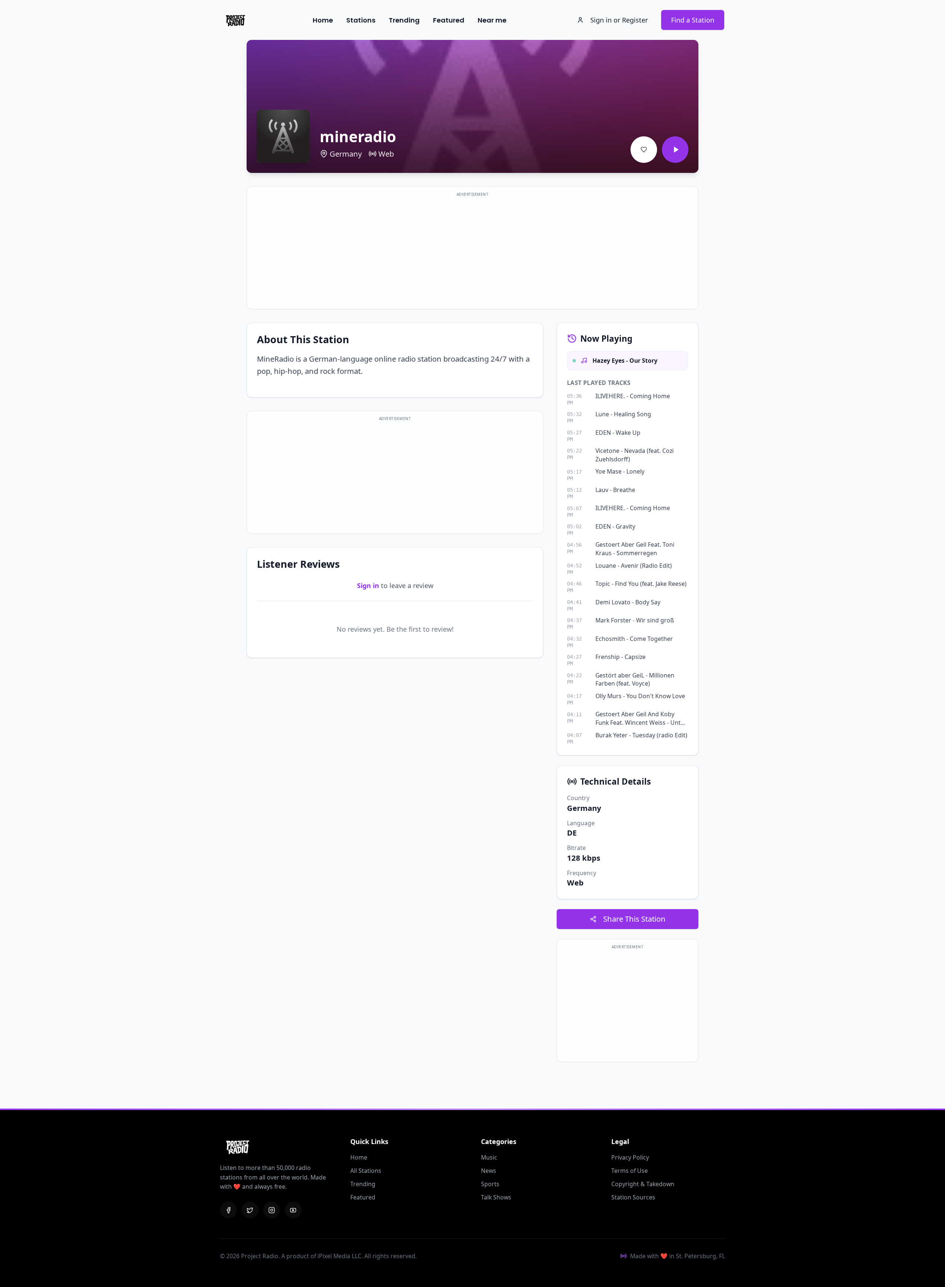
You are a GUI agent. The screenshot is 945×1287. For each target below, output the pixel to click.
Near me (492, 20)
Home (323, 20)
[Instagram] (271, 1210)
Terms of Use (629, 1171)
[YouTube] (293, 1210)
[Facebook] (228, 1210)
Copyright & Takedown (642, 1184)
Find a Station (692, 20)
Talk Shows (496, 1197)
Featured (448, 20)
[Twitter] (250, 1210)
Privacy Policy (630, 1157)
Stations (360, 20)
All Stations (365, 1171)
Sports (490, 1184)
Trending (404, 20)
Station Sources (633, 1197)
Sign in (368, 585)
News (488, 1171)
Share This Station (634, 919)
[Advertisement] (472, 252)
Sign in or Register (619, 20)
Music (489, 1157)
